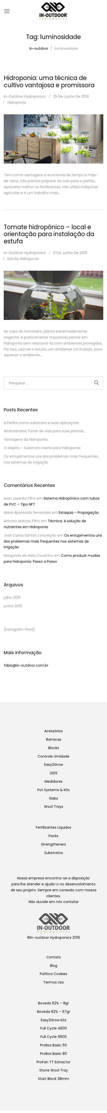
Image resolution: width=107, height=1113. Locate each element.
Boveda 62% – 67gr (53, 1011)
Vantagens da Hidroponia (26, 439)
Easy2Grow (53, 764)
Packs (53, 835)
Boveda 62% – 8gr (53, 1003)
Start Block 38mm (53, 1078)
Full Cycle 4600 (53, 1028)
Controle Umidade (53, 756)
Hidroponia (16, 102)
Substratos (53, 852)
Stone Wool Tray (53, 1070)
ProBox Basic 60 (53, 1045)
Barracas (53, 739)
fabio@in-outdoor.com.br (26, 665)
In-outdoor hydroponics (25, 96)
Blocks (53, 747)
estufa (12, 258)
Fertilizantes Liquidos (53, 827)
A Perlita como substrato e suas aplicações (41, 422)
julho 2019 (12, 597)
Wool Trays (53, 806)
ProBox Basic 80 (53, 1053)
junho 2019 (13, 605)
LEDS (53, 773)
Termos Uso (53, 982)
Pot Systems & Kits (53, 789)
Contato (53, 957)
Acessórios (53, 730)
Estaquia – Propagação (79, 512)
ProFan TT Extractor (53, 1062)
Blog (53, 965)
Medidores (53, 781)
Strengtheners (53, 844)
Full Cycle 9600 (53, 1036)
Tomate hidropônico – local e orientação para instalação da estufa (49, 234)
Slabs (53, 798)
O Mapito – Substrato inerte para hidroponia (42, 447)
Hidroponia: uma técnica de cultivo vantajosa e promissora (49, 81)
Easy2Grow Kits (53, 1020)
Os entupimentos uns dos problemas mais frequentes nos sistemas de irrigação (53, 541)
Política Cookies (53, 973)
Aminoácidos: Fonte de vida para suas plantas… (45, 430)
